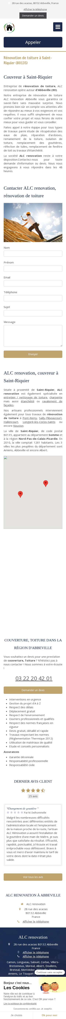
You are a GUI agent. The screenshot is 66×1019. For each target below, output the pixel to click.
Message (9, 322)
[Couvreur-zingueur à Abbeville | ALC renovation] (9, 27)
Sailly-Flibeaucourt (50, 418)
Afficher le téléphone (35, 9)
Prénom (9, 262)
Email (7, 277)
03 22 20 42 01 (33, 678)
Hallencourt (11, 422)
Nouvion (18, 425)
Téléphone (10, 292)
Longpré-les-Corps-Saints (39, 422)
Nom (7, 247)
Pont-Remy (30, 418)
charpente (56, 397)
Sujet (7, 307)
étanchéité (27, 401)
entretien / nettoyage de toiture (25, 397)
